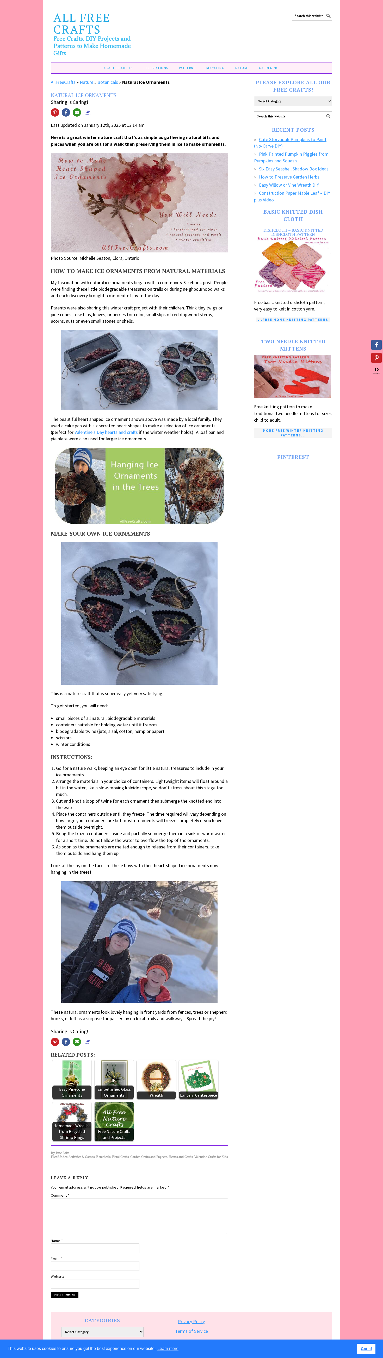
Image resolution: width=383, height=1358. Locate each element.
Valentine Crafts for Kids (211, 1157)
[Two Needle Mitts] (293, 376)
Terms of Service (191, 1331)
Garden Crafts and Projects (148, 1157)
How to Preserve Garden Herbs (289, 177)
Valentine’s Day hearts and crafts (107, 432)
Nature (86, 82)
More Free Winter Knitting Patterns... (293, 432)
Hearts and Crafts (181, 1157)
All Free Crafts (81, 23)
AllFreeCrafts (63, 82)
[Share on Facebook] (66, 112)
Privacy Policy (191, 1321)
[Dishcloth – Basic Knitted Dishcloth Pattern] (293, 265)
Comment (60, 1195)
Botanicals (107, 82)
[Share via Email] (77, 112)
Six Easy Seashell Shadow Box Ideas (294, 169)
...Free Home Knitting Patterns (293, 320)
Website (58, 1276)
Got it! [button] (366, 1349)
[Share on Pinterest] (55, 112)
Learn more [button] (167, 1348)
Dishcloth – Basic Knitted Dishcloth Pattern (293, 232)
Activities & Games (82, 1157)
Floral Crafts (120, 1157)
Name (57, 1240)
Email (56, 1258)
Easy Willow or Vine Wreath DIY (289, 185)
